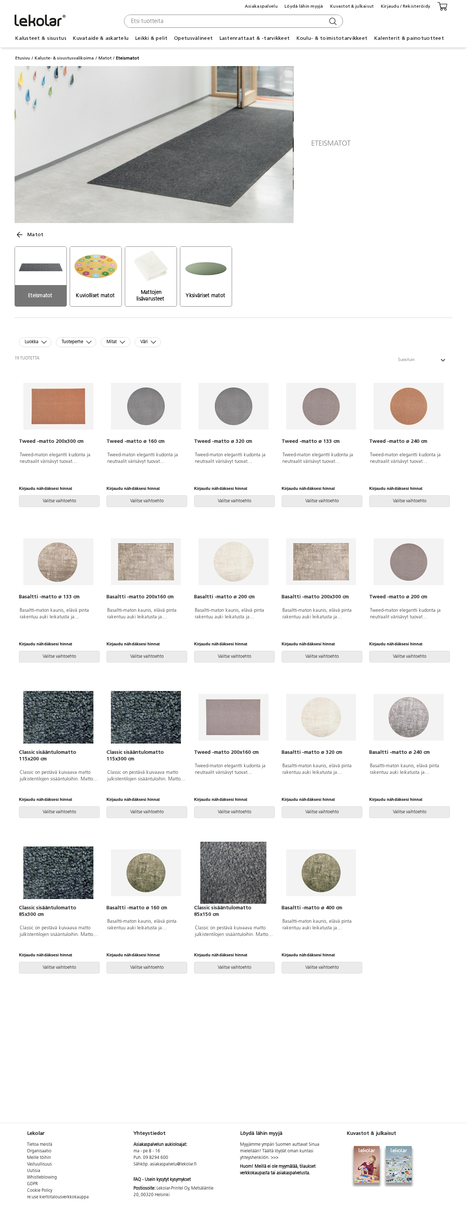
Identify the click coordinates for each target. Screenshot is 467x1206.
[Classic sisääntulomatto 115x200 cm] (58, 717)
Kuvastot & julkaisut (352, 6)
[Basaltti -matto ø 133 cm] (58, 562)
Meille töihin (39, 1158)
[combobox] (232, 21)
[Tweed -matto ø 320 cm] (233, 406)
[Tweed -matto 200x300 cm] (58, 406)
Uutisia (33, 1171)
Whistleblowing (42, 1177)
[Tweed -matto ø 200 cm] (408, 562)
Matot (105, 58)
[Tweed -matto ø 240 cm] (408, 406)
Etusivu (22, 58)
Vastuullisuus (39, 1164)
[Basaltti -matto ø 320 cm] (321, 717)
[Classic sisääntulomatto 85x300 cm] (58, 873)
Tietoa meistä (39, 1144)
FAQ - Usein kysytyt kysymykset (162, 1180)
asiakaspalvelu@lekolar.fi (173, 1164)
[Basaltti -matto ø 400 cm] (321, 873)
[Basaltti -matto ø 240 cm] (408, 717)
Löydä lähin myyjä (304, 6)
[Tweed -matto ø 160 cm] (146, 406)
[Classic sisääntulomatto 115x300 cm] (146, 717)
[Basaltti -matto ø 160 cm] (146, 873)
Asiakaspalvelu (261, 6)
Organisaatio (39, 1151)
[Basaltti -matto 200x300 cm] (321, 562)
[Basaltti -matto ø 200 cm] (233, 562)
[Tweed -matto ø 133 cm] (321, 406)
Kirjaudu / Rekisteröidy (405, 6)
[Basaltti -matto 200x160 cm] (146, 562)
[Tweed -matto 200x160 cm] (233, 717)
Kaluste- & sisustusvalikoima (64, 58)
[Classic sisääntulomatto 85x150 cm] (233, 873)
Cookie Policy (39, 1190)
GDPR (32, 1184)
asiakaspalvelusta (293, 1173)
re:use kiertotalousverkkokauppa (58, 1197)
